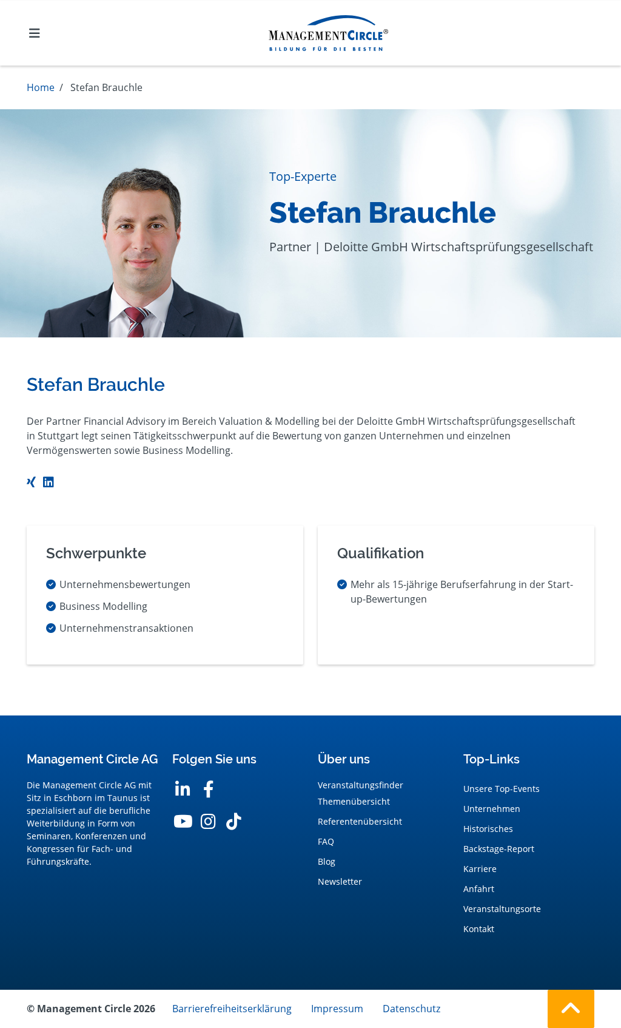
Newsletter (340, 881)
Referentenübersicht (360, 821)
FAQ (326, 841)
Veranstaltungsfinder (360, 785)
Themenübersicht (354, 801)
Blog (326, 861)
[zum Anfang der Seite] (571, 1009)
